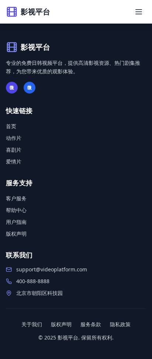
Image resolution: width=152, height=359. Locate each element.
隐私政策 (120, 324)
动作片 (13, 137)
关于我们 (31, 324)
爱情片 (13, 161)
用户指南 (16, 221)
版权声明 (16, 233)
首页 (11, 126)
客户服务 (16, 198)
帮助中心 (16, 210)
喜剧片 (13, 149)
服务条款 (90, 324)
